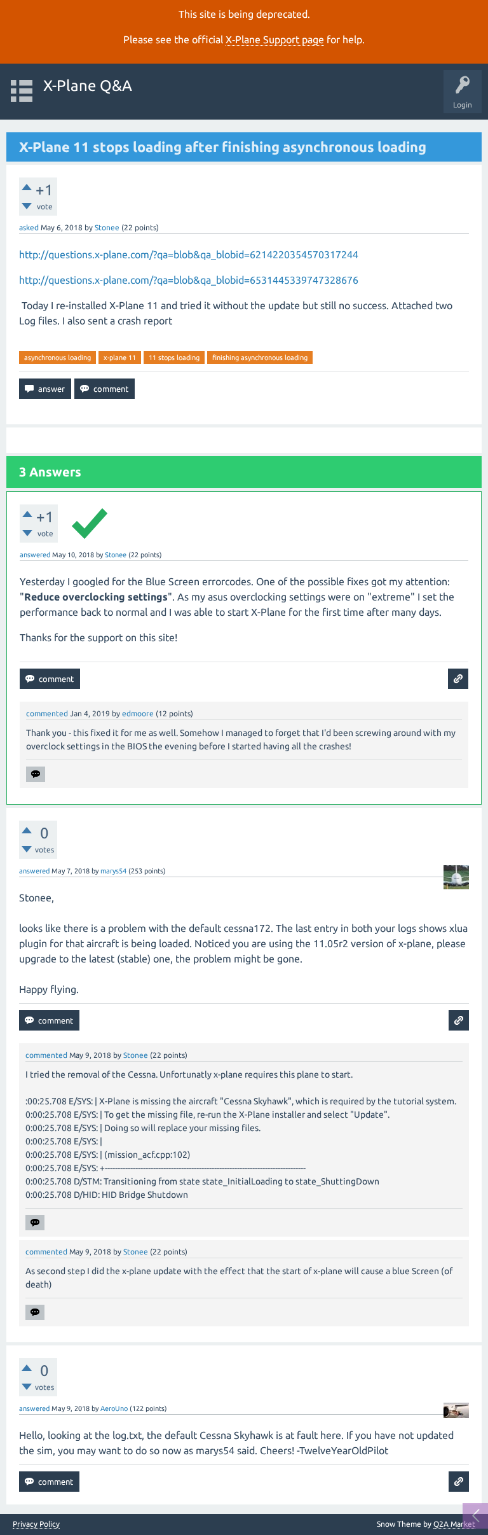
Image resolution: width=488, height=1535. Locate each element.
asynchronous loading (57, 357)
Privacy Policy (36, 1524)
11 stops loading (174, 357)
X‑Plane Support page (275, 39)
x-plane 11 (120, 357)
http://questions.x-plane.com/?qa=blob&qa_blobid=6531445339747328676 (188, 280)
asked (29, 227)
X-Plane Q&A (87, 85)
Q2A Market (454, 1524)
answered (35, 555)
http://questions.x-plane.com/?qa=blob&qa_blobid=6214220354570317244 (188, 254)
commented (47, 713)
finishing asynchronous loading (260, 357)
